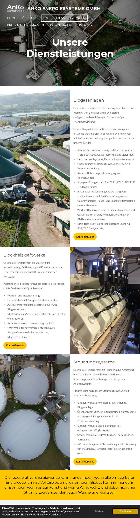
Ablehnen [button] (99, 511)
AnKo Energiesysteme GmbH (64, 8)
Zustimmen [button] (125, 511)
